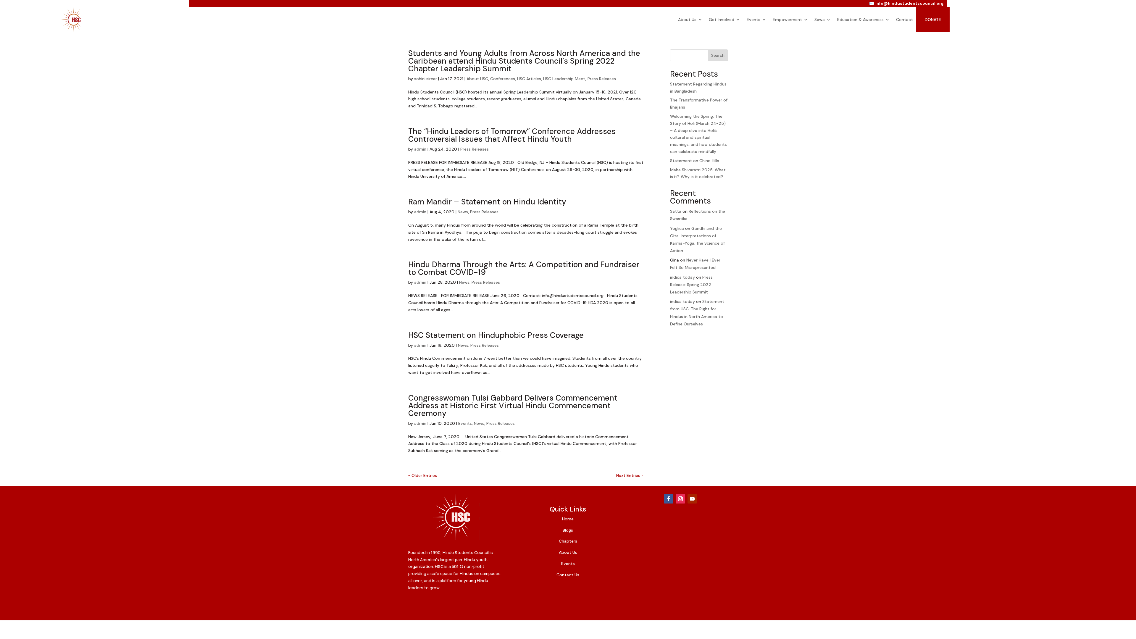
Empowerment (787, 19)
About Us (687, 19)
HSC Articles (529, 78)
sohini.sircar (425, 78)
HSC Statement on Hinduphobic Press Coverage (496, 335)
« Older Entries (422, 475)
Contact (904, 19)
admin (420, 149)
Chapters (568, 541)
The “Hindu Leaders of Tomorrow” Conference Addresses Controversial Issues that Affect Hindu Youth (512, 135)
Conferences (502, 78)
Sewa (819, 19)
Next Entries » (629, 475)
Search (717, 55)
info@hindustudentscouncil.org (909, 3)
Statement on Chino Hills (694, 160)
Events (753, 19)
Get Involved (721, 19)
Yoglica (677, 228)
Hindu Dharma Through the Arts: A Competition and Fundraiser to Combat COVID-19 (523, 268)
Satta (675, 211)
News (463, 211)
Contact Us (567, 574)
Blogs (568, 530)
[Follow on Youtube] (692, 499)
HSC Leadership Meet (564, 78)
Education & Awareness (860, 19)
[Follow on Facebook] (668, 499)
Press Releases (602, 78)
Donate (933, 19)
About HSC (477, 78)
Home (568, 519)
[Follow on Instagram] (680, 499)
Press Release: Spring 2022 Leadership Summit (691, 285)
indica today (682, 277)
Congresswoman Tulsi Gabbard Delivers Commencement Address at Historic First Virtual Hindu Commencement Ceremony (512, 405)
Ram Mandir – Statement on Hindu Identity (487, 202)
